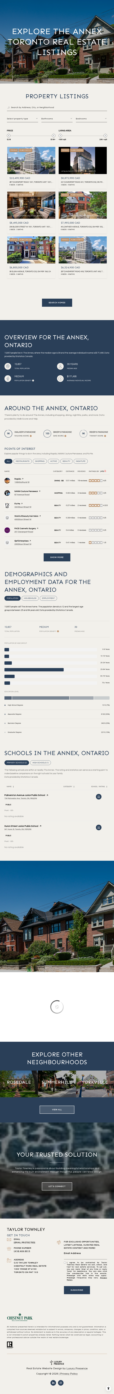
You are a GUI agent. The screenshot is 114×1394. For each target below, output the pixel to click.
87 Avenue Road (21, 495)
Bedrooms (81, 119)
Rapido (17, 479)
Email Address (72, 1253)
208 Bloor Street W (22, 544)
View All (57, 1110)
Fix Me (17, 504)
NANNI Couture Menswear (26, 491)
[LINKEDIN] (53, 1383)
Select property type (17, 119)
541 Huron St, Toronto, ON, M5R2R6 (17, 829)
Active (54, 461)
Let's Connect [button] (57, 1186)
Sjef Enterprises (21, 541)
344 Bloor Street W (22, 507)
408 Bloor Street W (22, 519)
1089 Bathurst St (21, 482)
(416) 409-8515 (22, 1251)
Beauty (68, 461)
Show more (57, 557)
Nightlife (82, 461)
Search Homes (57, 303)
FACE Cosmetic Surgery (25, 529)
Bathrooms (47, 119)
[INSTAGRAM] (61, 1383)
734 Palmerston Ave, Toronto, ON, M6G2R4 (20, 798)
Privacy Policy (69, 1373)
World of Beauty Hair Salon (26, 516)
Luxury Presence (77, 1368)
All (9, 461)
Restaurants (24, 461)
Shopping (41, 461)
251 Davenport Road (23, 532)
